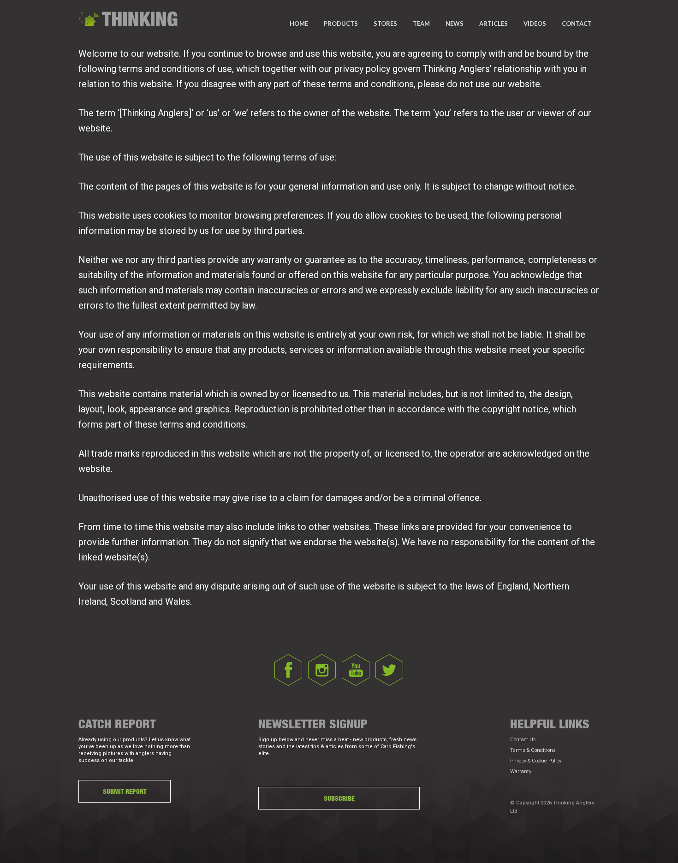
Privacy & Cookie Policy (535, 761)
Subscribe (339, 798)
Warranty (520, 771)
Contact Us (523, 740)
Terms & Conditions (533, 750)
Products (341, 23)
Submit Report (124, 791)
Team (421, 23)
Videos (534, 23)
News (455, 23)
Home (299, 23)
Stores (385, 23)
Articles (493, 23)
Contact (577, 23)
